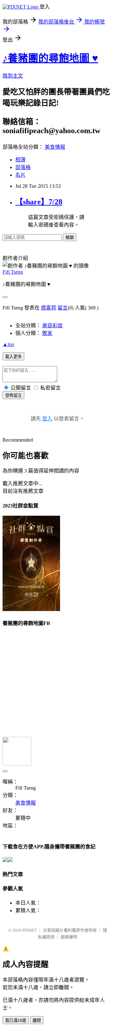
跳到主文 (13, 75)
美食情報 (55, 147)
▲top (8, 344)
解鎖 (69, 237)
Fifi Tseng (13, 272)
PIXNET (29, 930)
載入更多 (13, 356)
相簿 (20, 159)
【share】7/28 (38, 202)
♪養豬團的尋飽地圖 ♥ (50, 58)
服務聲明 (69, 936)
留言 (62, 307)
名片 (20, 175)
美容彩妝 (52, 325)
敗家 (47, 333)
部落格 (23, 167)
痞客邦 (48, 307)
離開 (37, 1020)
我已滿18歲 (15, 1020)
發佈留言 (13, 395)
